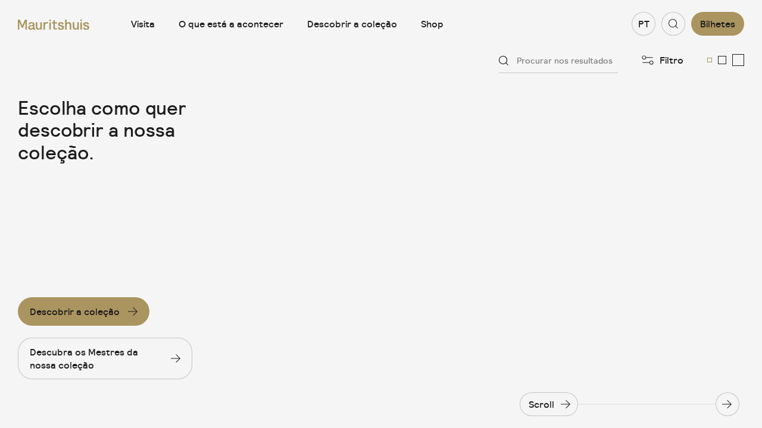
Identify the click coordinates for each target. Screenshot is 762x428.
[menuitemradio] (709, 60)
